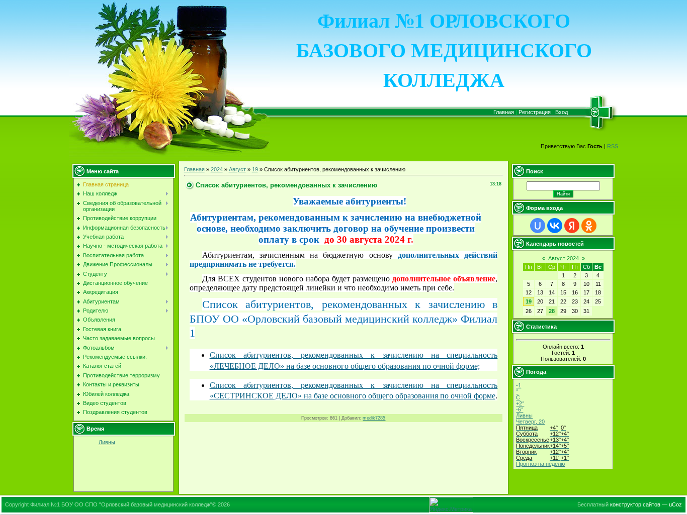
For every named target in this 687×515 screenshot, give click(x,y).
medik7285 (374, 418)
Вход (561, 112)
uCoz (675, 504)
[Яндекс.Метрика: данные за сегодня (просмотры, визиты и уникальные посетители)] (451, 504)
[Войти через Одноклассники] (588, 225)
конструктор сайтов (635, 504)
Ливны (107, 442)
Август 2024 (563, 258)
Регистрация (535, 112)
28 (552, 311)
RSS (612, 146)
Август (237, 169)
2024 (217, 169)
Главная (503, 112)
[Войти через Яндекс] (571, 225)
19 (255, 169)
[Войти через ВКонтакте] (554, 225)
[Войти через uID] (537, 225)
